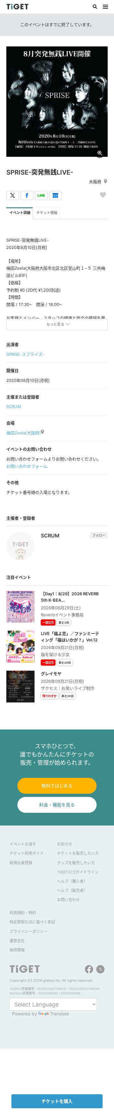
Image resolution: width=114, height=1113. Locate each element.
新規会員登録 (21, 863)
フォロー (98, 535)
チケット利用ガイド (27, 853)
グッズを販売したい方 (76, 863)
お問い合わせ (68, 899)
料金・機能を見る (57, 804)
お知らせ (64, 844)
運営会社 (17, 940)
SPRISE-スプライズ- (25, 354)
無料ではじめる (57, 785)
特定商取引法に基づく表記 (32, 922)
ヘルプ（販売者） (72, 890)
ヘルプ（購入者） (72, 881)
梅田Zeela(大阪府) (23, 432)
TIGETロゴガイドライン (77, 872)
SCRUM (13, 406)
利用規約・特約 (23, 912)
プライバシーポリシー (29, 931)
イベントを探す (23, 844)
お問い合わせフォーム (27, 466)
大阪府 (95, 181)
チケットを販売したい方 (78, 853)
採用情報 (17, 950)
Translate (59, 1013)
